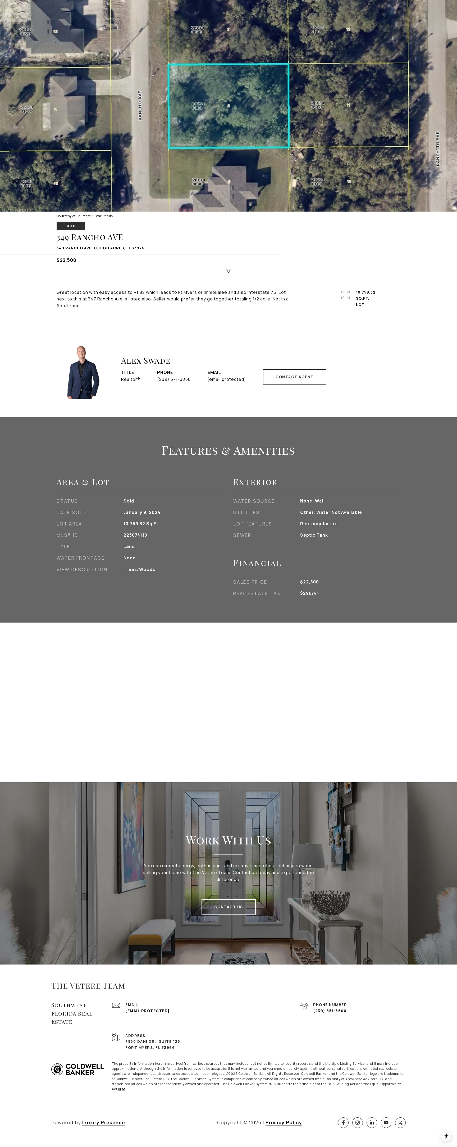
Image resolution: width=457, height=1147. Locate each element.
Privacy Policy (284, 1122)
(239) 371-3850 (174, 379)
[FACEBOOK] (343, 1122)
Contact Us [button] (228, 906)
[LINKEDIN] (372, 1122)
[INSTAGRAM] (357, 1122)
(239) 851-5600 (329, 1010)
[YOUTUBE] (386, 1122)
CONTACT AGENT (295, 376)
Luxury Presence (103, 1122)
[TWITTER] (400, 1122)
